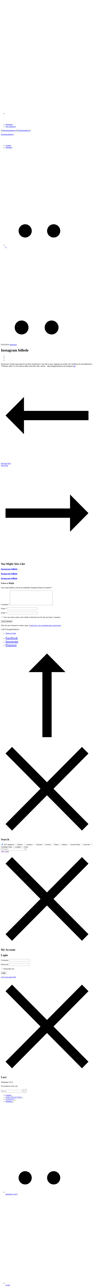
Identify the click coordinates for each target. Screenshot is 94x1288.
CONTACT (10, 1099)
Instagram (13, 345)
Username (4, 960)
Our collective (11, 127)
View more (5, 851)
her (74, 366)
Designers (9, 124)
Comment (5, 604)
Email (4, 613)
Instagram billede (9, 569)
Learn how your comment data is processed (45, 625)
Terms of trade (11, 633)
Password (4, 964)
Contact (8, 145)
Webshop (9, 147)
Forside (8, 1095)
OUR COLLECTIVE (14, 1097)
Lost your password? (8, 977)
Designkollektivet (7, 134)
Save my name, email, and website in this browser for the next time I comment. (32, 617)
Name (4, 609)
